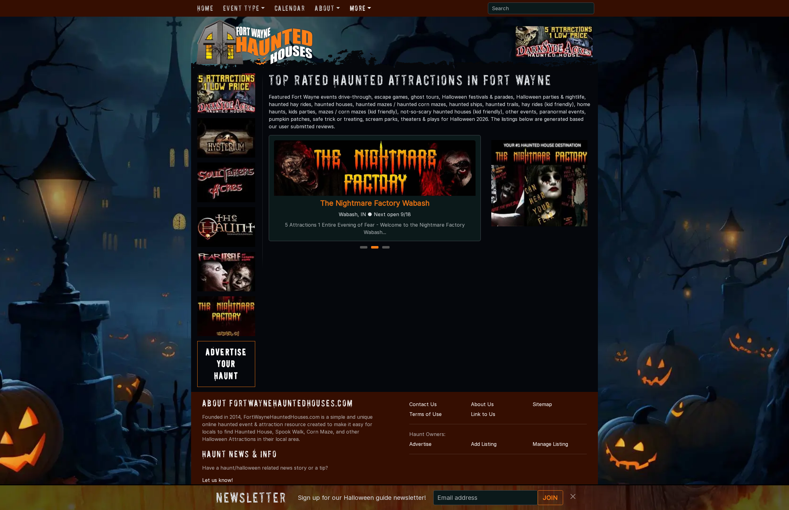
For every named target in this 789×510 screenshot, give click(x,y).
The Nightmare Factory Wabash (375, 203)
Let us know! (217, 480)
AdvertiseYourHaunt (226, 364)
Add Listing (484, 444)
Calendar (290, 8)
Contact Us (423, 404)
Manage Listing (550, 444)
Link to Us (483, 414)
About (324, 8)
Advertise (420, 444)
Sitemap (542, 404)
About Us (482, 404)
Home (205, 8)
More (358, 8)
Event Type (241, 8)
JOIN (550, 497)
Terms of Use (425, 414)
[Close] (573, 496)
